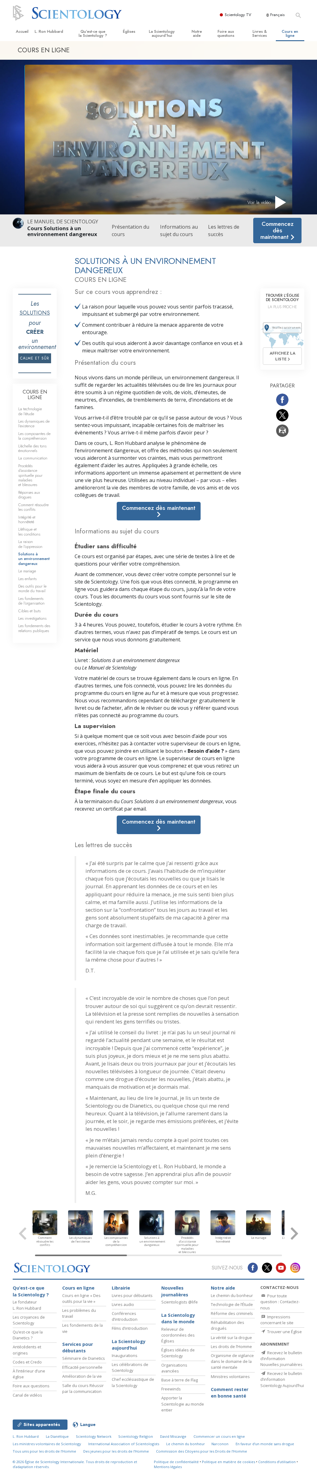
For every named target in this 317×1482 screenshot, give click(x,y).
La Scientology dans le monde (178, 1318)
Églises (129, 31)
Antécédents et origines (27, 1349)
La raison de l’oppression (30, 544)
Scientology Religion (135, 1436)
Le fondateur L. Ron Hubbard (27, 1305)
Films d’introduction (130, 1328)
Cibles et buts (29, 611)
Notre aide (197, 33)
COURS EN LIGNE (35, 394)
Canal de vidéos (27, 1395)
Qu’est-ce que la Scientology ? (93, 33)
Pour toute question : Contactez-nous (280, 1301)
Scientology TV (238, 15)
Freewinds (171, 1389)
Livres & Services (259, 33)
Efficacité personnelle (82, 1367)
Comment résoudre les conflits (33, 507)
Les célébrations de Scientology (130, 1367)
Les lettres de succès (223, 230)
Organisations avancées (174, 1368)
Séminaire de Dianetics (83, 1358)
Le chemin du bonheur (232, 1295)
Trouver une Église (284, 1331)
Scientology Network (93, 1436)
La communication (32, 458)
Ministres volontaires (230, 1376)
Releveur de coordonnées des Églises (178, 1335)
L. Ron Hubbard (49, 31)
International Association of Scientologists (123, 1443)
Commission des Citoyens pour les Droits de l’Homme (201, 1451)
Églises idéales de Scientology (178, 1353)
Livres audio (123, 1304)
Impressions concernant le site (276, 1319)
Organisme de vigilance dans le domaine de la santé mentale (232, 1361)
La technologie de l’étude (30, 411)
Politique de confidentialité (176, 1461)
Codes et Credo (27, 1362)
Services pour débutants (77, 1347)
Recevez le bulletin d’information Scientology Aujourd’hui (282, 1379)
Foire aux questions (225, 33)
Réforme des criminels (232, 1313)
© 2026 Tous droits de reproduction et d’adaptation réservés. (75, 1464)
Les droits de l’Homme (231, 1346)
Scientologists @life (179, 1302)
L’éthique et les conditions (29, 531)
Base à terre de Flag (179, 1380)
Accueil (22, 31)
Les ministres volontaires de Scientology (47, 1443)
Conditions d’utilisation (277, 1461)
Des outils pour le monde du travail (32, 588)
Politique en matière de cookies (228, 1461)
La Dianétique (57, 1436)
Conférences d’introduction (124, 1316)
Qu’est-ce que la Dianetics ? (28, 1335)
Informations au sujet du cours (179, 230)
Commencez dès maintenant (276, 230)
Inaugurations (124, 1355)
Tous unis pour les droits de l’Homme (44, 1451)
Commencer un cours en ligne (219, 1436)
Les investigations (32, 618)
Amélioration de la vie (82, 1376)
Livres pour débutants (132, 1295)
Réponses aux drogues (29, 494)
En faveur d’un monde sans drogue (265, 1443)
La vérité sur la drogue (231, 1337)
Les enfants (27, 579)
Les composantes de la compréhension (34, 436)
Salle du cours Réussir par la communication (83, 1388)
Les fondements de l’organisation (31, 601)
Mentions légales (168, 1466)
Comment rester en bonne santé (229, 1392)
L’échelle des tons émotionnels (32, 448)
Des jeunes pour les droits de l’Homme (116, 1451)
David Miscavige (173, 1436)
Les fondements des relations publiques (34, 628)
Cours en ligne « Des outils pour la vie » (81, 1298)
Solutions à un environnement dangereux (34, 559)
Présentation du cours (130, 230)
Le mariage (27, 571)
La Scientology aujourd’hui (162, 33)
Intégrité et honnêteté (26, 519)
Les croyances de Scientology (29, 1320)
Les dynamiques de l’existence (34, 423)
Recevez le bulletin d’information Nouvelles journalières (281, 1358)
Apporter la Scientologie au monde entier (182, 1403)
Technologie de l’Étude (232, 1304)
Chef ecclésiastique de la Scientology (133, 1382)
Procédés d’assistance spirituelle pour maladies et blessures (30, 475)
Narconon (219, 1443)
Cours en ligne (290, 33)
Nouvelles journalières (174, 1291)
